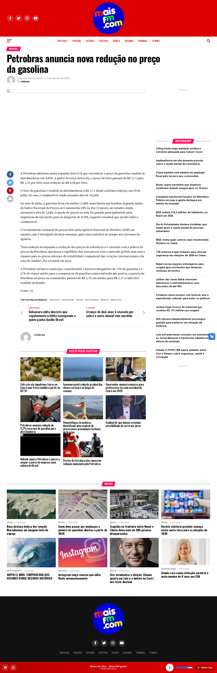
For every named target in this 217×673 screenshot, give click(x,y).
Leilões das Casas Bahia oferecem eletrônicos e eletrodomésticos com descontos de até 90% (177, 283)
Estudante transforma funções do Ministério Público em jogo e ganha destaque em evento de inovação (182, 200)
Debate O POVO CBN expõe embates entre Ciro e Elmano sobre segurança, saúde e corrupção (181, 353)
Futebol (90, 41)
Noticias (62, 41)
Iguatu (116, 41)
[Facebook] (5, 668)
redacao (25, 81)
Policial (76, 41)
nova (80, 300)
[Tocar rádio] (170, 667)
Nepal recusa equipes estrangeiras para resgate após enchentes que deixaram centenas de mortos (180, 267)
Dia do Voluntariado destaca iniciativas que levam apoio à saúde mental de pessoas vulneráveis (181, 228)
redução (117, 300)
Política (103, 41)
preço (105, 300)
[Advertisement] (183, 112)
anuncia (55, 300)
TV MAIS (156, 41)
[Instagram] (13, 668)
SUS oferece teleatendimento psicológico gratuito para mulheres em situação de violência (181, 322)
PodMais (142, 41)
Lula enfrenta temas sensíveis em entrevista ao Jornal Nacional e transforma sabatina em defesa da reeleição (182, 338)
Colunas (129, 41)
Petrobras (92, 300)
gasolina (68, 300)
